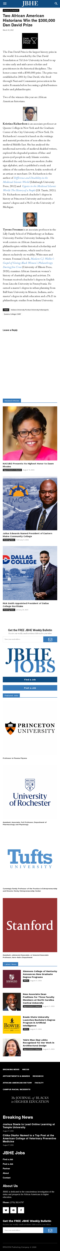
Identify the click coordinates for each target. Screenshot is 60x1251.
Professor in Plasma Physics (15, 758)
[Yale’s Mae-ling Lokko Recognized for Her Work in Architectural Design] (12, 1047)
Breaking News (9, 540)
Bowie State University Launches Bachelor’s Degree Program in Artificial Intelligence (39, 1021)
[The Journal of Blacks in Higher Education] (30, 4)
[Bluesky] (6, 1210)
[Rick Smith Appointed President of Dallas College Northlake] (30, 573)
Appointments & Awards (12, 470)
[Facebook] (21, 1210)
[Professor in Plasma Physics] (30, 728)
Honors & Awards (11, 10)
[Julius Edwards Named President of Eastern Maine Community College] (30, 503)
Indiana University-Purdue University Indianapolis (30, 310)
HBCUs (26, 981)
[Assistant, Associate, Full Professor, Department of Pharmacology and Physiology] (30, 792)
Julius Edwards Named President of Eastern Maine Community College (27, 535)
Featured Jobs (11, 695)
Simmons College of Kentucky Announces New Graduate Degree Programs (40, 974)
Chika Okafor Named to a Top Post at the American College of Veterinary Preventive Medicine (29, 1138)
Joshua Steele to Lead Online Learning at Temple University (29, 1125)
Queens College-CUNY (12, 314)
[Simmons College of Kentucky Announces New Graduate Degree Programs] (12, 979)
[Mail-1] (13, 1210)
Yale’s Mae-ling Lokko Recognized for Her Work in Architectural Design (38, 1043)
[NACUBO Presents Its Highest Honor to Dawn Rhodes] (30, 433)
